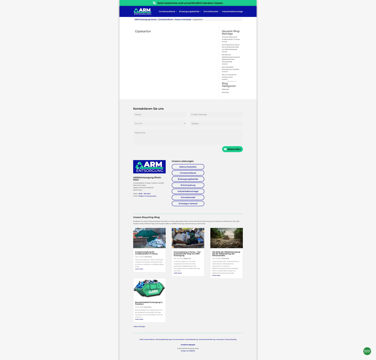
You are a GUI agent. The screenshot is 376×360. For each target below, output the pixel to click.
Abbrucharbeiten (188, 167)
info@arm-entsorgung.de (147, 196)
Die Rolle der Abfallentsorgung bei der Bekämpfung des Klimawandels (226, 254)
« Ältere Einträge (139, 326)
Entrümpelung (188, 185)
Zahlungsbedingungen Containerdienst (170, 339)
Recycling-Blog (231, 339)
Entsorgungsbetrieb (189, 11)
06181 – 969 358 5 (144, 194)
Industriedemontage (232, 11)
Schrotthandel (210, 11)
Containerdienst (167, 11)
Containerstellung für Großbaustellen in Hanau (146, 253)
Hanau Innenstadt (183, 19)
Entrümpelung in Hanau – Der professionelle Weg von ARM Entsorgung (231, 47)
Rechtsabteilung (192, 339)
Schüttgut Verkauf (188, 203)
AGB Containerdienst (147, 339)
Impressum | (221, 339)
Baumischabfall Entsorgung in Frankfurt (148, 303)
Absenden (234, 149)
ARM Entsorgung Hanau (145, 19)
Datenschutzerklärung (207, 339)
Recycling (225, 92)
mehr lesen (139, 269)
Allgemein (225, 89)
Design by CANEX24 (188, 351)
